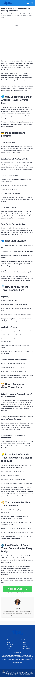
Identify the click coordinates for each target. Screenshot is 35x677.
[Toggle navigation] (28, 3)
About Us (25, 642)
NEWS (9, 648)
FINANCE (10, 646)
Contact (25, 644)
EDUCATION (10, 644)
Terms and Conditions (25, 648)
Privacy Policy (25, 646)
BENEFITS (9, 642)
